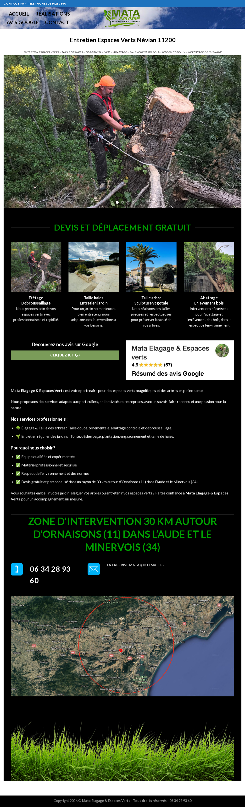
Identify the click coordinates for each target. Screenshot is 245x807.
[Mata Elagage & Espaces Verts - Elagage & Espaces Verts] (122, 18)
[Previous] (14, 131)
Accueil (19, 14)
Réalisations (52, 14)
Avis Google (23, 22)
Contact (57, 22)
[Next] (230, 131)
